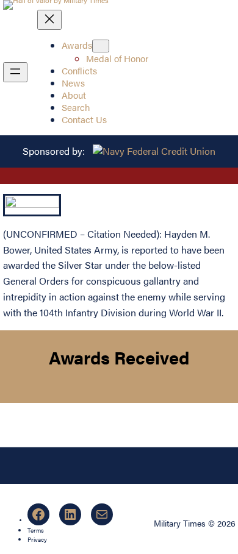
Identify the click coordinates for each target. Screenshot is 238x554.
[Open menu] (15, 72)
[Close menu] (49, 20)
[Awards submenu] (100, 46)
